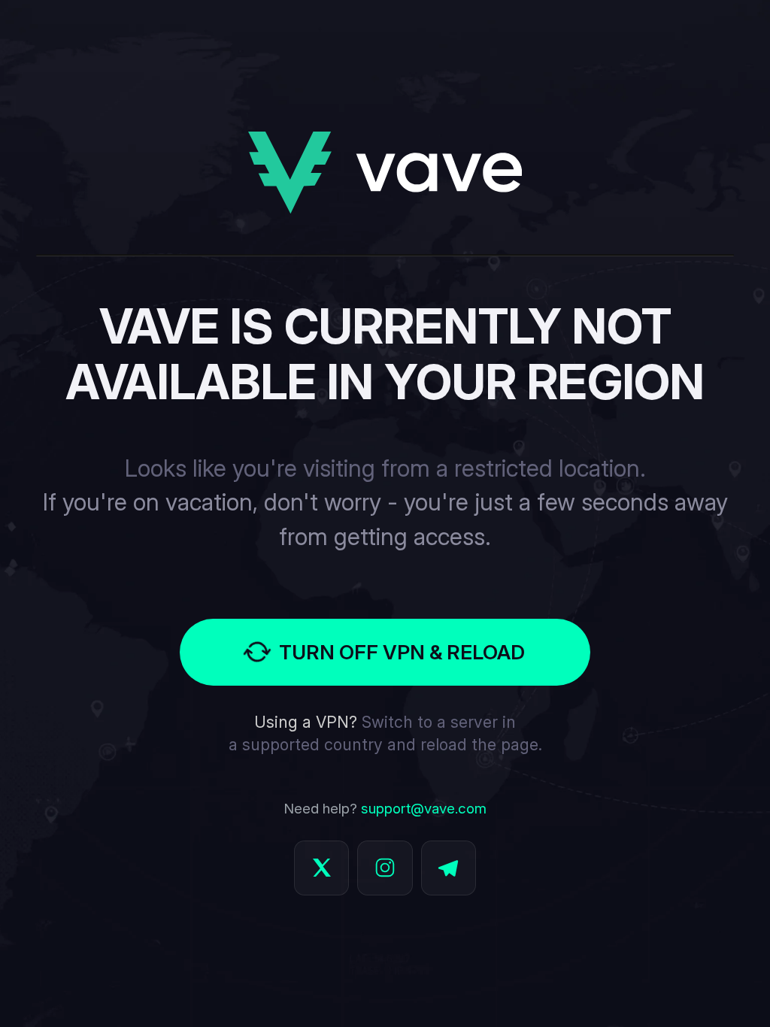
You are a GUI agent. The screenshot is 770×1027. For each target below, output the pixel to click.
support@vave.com (424, 808)
